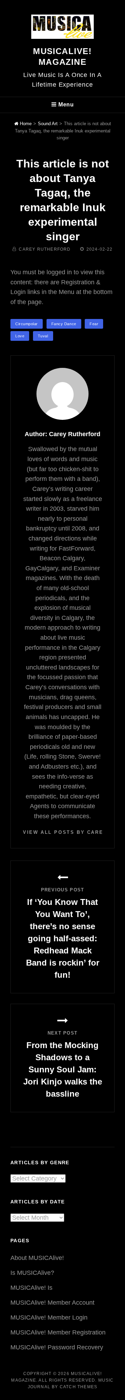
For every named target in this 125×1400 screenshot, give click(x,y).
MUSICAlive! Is (31, 1287)
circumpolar (26, 324)
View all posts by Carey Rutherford (62, 832)
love (19, 336)
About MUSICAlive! (37, 1257)
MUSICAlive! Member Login (49, 1317)
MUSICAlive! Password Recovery (56, 1347)
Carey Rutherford (44, 249)
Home (25, 123)
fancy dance (63, 324)
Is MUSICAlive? (32, 1272)
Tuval (43, 336)
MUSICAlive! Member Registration (58, 1332)
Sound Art (48, 123)
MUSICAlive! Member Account (52, 1302)
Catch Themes (78, 1386)
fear (94, 324)
